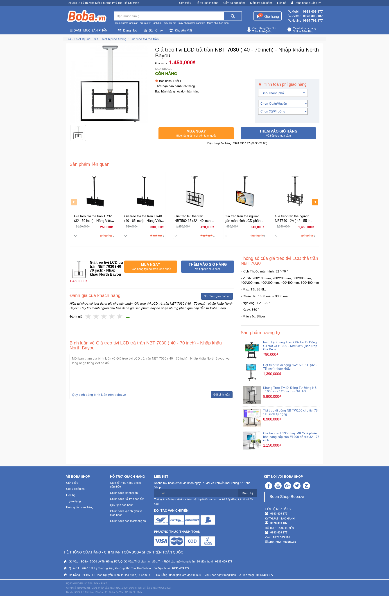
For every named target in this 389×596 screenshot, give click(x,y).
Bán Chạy (156, 30)
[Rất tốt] (112, 317)
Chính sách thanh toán (124, 493)
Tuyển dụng (73, 501)
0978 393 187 (313, 16)
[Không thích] (88, 317)
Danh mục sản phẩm (90, 30)
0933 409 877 (313, 11)
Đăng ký (247, 493)
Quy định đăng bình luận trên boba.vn (99, 394)
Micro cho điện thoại (218, 23)
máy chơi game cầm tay (192, 23)
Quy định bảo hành (121, 505)
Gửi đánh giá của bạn (217, 296)
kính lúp (157, 23)
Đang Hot (130, 30)
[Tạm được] (96, 317)
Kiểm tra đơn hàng (234, 2)
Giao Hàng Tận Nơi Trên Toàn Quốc (264, 30)
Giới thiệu (185, 2)
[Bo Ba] (86, 16)
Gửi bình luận (221, 394)
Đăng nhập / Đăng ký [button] (308, 2)
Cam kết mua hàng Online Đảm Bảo (304, 30)
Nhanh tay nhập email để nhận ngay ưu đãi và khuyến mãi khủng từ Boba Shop (202, 485)
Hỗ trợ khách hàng (207, 2)
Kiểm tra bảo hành (261, 2)
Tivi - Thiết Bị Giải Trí (81, 39)
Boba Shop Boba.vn (287, 496)
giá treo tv (145, 23)
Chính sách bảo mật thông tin (128, 521)
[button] (196, 133)
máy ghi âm (170, 23)
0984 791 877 (313, 20)
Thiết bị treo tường (113, 39)
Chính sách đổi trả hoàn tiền (127, 499)
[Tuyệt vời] (120, 317)
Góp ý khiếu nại (75, 488)
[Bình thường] (104, 317)
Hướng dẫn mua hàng (79, 507)
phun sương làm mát (126, 23)
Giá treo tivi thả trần (145, 39)
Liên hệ (281, 2)
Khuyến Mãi (183, 30)
